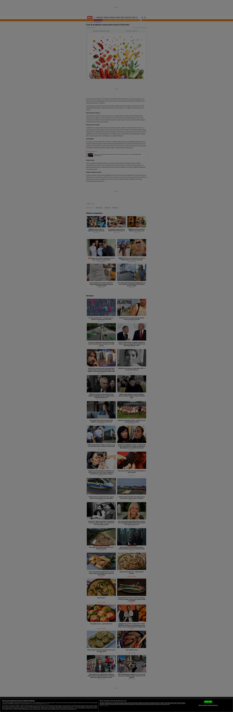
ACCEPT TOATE (208, 701)
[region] (116, 705)
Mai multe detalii (46, 703)
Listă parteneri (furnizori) (104, 705)
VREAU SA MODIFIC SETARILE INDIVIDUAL (208, 705)
